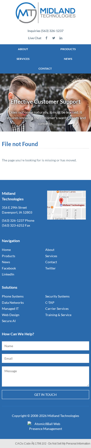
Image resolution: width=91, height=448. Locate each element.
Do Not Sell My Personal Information (69, 443)
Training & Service (58, 315)
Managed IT (10, 308)
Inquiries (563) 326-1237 (45, 31)
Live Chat (34, 38)
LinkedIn (8, 274)
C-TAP (49, 302)
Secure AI (9, 321)
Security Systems (57, 296)
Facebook (9, 268)
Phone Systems (13, 296)
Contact (45, 68)
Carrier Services (57, 308)
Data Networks (13, 302)
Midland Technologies (63, 416)
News (68, 59)
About (23, 49)
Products (68, 49)
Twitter (50, 268)
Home (6, 250)
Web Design (10, 315)
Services (23, 59)
